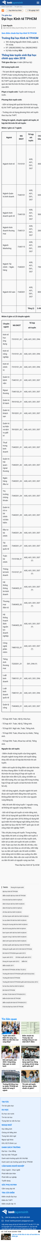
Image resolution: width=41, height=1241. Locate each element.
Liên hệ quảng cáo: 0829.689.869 (17, 1217)
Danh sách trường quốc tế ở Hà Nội (15, 1158)
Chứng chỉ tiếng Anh (9, 1133)
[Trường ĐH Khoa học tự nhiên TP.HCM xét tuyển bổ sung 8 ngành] (11, 1081)
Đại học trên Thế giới (9, 1155)
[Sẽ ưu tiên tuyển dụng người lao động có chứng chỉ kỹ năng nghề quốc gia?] (30, 1057)
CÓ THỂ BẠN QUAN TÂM (11, 1231)
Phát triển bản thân (9, 1174)
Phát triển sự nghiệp (9, 1177)
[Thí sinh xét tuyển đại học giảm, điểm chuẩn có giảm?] (30, 1081)
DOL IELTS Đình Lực (9, 1143)
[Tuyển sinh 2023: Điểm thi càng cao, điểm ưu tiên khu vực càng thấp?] (11, 1033)
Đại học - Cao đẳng (9, 1151)
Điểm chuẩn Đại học (9, 1197)
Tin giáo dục (18, 6)
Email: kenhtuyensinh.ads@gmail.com (19, 1221)
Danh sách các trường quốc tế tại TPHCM (17, 1162)
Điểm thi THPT (7, 1200)
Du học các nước (8, 1114)
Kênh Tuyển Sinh (7, 6)
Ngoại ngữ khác (7, 1140)
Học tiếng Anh (7, 1129)
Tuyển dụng (6, 1181)
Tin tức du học (7, 1117)
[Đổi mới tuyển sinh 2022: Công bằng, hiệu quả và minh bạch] (11, 1057)
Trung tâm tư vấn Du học (11, 1121)
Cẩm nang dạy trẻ (8, 1189)
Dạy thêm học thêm (15, 10)
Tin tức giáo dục (8, 1106)
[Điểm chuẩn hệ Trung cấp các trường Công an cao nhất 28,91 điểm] (30, 1033)
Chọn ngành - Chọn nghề (11, 1170)
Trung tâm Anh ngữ (9, 1136)
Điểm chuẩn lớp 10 (9, 1204)
